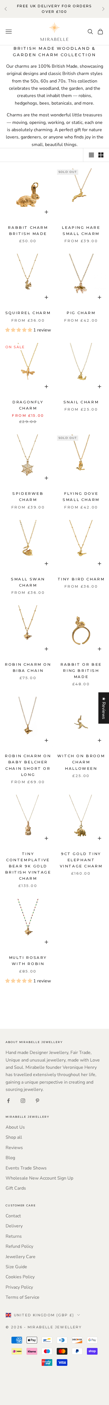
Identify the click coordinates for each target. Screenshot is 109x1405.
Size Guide (16, 1267)
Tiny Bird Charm (81, 579)
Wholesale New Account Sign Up (39, 1178)
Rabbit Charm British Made (28, 230)
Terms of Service (22, 1297)
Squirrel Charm (28, 312)
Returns (14, 1236)
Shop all (14, 1137)
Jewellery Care (20, 1257)
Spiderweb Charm (27, 496)
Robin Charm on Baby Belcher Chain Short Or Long (28, 765)
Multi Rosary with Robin (28, 960)
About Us (15, 1127)
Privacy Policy (19, 1287)
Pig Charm (81, 312)
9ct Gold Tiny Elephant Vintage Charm (81, 859)
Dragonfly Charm (27, 405)
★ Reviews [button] (104, 708)
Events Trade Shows (26, 1168)
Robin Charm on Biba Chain (28, 667)
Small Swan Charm (28, 582)
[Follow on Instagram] (23, 1100)
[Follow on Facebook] (8, 1100)
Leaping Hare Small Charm (81, 230)
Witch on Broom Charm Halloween (81, 762)
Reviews (14, 1148)
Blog (10, 1158)
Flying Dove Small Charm (81, 496)
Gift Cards (16, 1188)
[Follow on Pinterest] (37, 1100)
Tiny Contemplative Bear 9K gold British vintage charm (28, 866)
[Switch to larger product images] (91, 155)
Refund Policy (19, 1246)
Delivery (14, 1226)
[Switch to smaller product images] (100, 155)
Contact (13, 1216)
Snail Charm (81, 402)
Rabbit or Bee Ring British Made (81, 670)
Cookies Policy (20, 1277)
